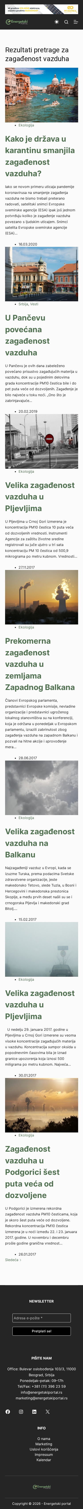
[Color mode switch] (56, 22)
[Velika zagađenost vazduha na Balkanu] (41, 787)
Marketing (43, 1444)
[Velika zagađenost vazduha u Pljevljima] (41, 441)
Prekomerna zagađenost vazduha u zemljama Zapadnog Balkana (40, 664)
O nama (43, 1438)
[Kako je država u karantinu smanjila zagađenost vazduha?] (41, 94)
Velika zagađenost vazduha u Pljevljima (40, 496)
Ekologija (26, 125)
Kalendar (44, 1460)
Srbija (23, 304)
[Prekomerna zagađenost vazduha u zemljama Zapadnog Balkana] (41, 597)
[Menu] (76, 22)
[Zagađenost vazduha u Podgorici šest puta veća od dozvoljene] (41, 1105)
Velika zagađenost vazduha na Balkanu (40, 843)
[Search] (66, 22)
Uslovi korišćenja (44, 1449)
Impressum (44, 1454)
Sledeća (12, 1260)
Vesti (34, 304)
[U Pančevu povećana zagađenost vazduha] (41, 274)
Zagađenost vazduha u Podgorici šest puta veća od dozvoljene (32, 1172)
